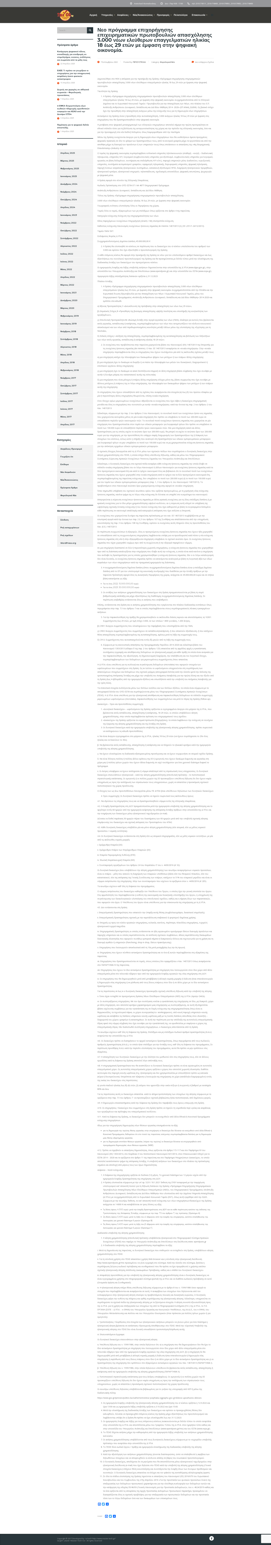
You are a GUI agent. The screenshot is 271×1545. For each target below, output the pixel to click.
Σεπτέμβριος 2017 (69, 393)
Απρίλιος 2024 (67, 207)
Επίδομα (64, 464)
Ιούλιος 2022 (66, 254)
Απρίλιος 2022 (67, 277)
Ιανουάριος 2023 (68, 215)
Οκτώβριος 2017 (68, 385)
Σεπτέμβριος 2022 (69, 238)
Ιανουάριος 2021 (68, 292)
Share (99, 1516)
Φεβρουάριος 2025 (69, 168)
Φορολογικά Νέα (68, 495)
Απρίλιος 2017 (67, 424)
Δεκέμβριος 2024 (68, 184)
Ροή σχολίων (66, 535)
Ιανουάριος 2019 (68, 323)
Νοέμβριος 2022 (68, 223)
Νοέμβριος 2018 (68, 331)
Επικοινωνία (198, 15)
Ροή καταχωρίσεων (69, 527)
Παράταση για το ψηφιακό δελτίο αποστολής (73, 126)
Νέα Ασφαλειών (68, 472)
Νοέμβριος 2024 (68, 192)
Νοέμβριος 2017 (68, 378)
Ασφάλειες (123, 15)
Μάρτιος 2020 (67, 308)
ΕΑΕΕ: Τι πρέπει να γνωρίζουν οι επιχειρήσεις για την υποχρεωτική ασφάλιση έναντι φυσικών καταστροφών (73, 74)
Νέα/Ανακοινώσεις (143, 15)
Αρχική (93, 15)
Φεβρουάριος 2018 (69, 370)
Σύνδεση (64, 520)
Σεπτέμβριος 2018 (69, 339)
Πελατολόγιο (181, 15)
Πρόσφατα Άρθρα (68, 487)
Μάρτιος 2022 (67, 285)
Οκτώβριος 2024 (68, 199)
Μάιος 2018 (66, 354)
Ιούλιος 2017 (66, 401)
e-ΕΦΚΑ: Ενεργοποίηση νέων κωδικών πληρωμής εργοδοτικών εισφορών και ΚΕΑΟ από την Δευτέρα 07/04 (73, 109)
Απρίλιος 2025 (67, 153)
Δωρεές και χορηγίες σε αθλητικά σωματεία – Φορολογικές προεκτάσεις (73, 92)
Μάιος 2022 (66, 269)
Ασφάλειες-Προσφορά (71, 449)
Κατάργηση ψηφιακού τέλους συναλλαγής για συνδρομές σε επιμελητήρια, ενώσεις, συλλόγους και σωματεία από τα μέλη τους (73, 55)
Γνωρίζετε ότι (66, 456)
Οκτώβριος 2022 (68, 230)
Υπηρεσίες (107, 15)
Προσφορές (163, 15)
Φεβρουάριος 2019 (69, 316)
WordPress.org (68, 543)
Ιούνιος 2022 (66, 261)
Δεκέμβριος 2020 (68, 300)
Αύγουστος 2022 (68, 246)
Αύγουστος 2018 (68, 347)
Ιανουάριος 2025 (68, 176)
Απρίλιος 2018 (67, 362)
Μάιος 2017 (66, 416)
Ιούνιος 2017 (66, 409)
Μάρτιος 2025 (67, 160)
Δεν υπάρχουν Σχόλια (204, 62)
